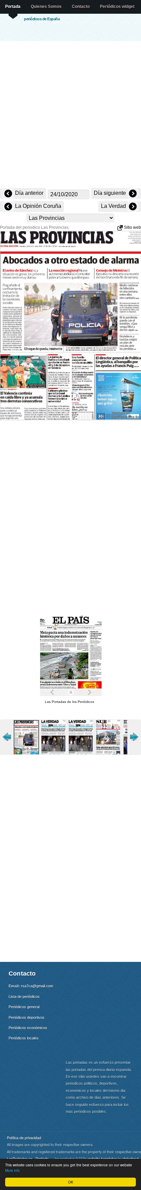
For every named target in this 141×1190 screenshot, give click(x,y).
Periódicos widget (117, 6)
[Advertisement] (70, 115)
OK (70, 1182)
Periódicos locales (24, 1038)
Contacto (81, 6)
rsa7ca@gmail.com (37, 986)
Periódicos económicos (28, 1028)
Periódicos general (24, 1007)
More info (12, 1170)
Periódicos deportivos (26, 1017)
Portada (13, 6)
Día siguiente (110, 193)
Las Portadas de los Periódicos (69, 702)
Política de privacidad (24, 1137)
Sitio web (132, 227)
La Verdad (114, 206)
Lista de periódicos (24, 996)
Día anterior (28, 193)
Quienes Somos (46, 6)
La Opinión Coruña (37, 206)
